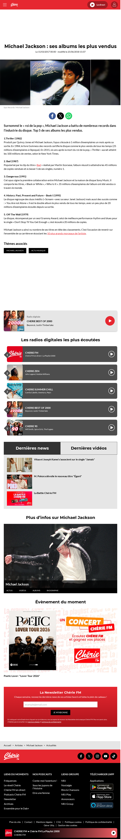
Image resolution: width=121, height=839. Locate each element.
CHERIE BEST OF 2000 (39, 321)
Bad (39, 164)
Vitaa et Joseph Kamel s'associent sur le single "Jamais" (64, 459)
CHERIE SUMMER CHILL (39, 389)
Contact (28, 822)
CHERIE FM (31, 352)
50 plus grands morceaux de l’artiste (66, 233)
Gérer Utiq (49, 825)
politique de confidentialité (51, 722)
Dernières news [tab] (32, 448)
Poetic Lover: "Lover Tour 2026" (22, 675)
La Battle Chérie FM (45, 492)
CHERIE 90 (31, 426)
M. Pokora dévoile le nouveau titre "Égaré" (58, 476)
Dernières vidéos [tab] (89, 448)
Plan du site (15, 822)
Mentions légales (44, 822)
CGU (58, 822)
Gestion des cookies (67, 825)
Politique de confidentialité (98, 822)
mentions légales (34, 722)
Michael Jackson (17, 584)
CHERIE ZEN (32, 370)
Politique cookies (73, 822)
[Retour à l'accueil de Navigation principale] (14, 4)
